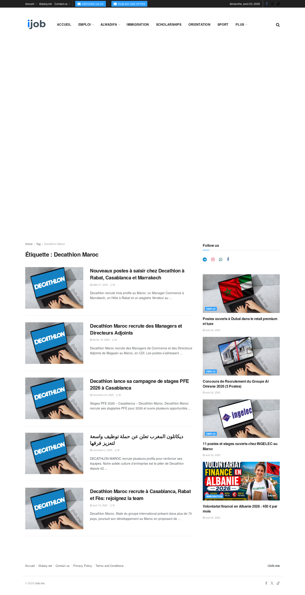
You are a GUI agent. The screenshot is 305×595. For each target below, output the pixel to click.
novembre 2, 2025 (102, 450)
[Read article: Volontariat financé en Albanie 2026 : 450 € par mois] (241, 481)
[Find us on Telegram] (205, 259)
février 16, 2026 (101, 339)
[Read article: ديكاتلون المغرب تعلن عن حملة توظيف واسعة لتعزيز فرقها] (54, 453)
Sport (222, 24)
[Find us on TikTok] (278, 4)
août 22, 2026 (212, 330)
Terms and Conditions (110, 565)
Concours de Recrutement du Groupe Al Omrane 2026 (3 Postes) (235, 384)
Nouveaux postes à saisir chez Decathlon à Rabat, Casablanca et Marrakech (137, 274)
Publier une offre (131, 4)
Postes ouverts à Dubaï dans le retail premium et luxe (240, 321)
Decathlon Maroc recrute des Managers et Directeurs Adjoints (136, 329)
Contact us (60, 4)
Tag (38, 244)
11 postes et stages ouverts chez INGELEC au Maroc (240, 446)
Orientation (199, 24)
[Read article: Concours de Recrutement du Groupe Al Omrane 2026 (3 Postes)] (241, 356)
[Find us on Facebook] (267, 4)
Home (29, 244)
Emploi (84, 24)
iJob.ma (274, 565)
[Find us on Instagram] (213, 259)
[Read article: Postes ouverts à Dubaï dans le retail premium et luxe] (241, 293)
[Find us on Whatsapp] (220, 259)
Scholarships (168, 24)
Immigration (138, 24)
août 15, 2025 (99, 505)
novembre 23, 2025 (103, 395)
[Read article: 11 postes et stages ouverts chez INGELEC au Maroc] (241, 418)
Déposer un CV (92, 4)
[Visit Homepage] (36, 24)
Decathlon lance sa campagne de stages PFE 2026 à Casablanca (139, 384)
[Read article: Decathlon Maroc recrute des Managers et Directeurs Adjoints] (54, 343)
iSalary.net (45, 4)
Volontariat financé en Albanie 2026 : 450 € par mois (240, 509)
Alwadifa (108, 24)
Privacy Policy (82, 565)
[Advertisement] (152, 72)
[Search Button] (278, 24)
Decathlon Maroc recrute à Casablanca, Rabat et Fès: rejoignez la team (140, 494)
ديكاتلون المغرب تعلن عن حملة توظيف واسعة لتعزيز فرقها (136, 440)
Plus (240, 24)
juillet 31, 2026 (100, 284)
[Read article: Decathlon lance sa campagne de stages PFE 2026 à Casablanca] (54, 398)
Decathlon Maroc (54, 244)
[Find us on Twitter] (272, 4)
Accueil (29, 4)
